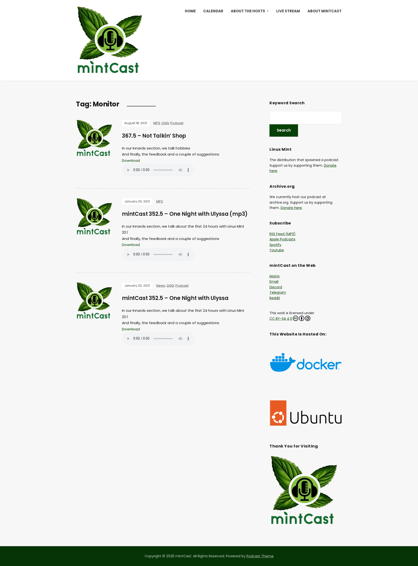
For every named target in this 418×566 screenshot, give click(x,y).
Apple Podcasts (282, 239)
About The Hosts (248, 11)
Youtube (276, 250)
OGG (165, 123)
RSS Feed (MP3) (282, 233)
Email (273, 281)
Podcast (176, 123)
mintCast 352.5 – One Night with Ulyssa (175, 298)
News (160, 285)
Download (131, 160)
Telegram (277, 292)
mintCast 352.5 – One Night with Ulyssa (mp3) (185, 214)
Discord (275, 287)
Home (190, 11)
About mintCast (324, 11)
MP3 (156, 123)
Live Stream (288, 11)
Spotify (275, 244)
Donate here (291, 207)
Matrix (274, 276)
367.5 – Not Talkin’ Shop (154, 136)
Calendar (213, 11)
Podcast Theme (260, 556)
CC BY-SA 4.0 (280, 318)
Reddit (274, 298)
